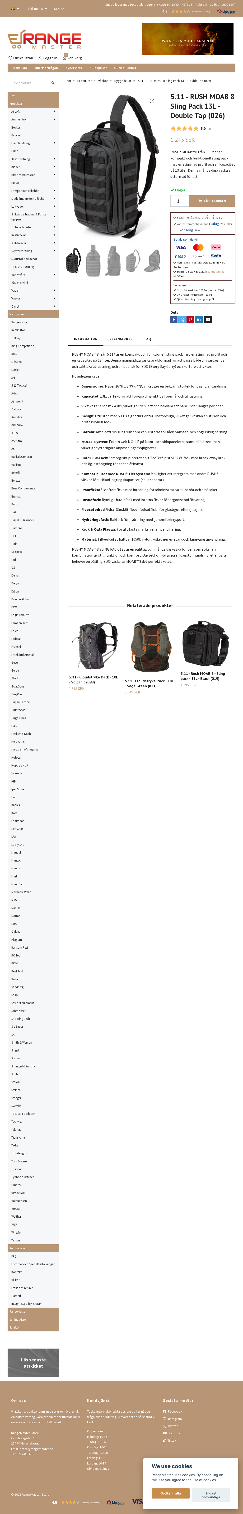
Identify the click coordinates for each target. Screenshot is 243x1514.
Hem (12, 96)
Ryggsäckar (122, 81)
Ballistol (16, 465)
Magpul (16, 852)
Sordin (15, 1058)
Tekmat (16, 1129)
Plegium (16, 939)
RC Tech (16, 955)
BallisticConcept (21, 456)
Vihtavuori (18, 1193)
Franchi (16, 646)
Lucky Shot (18, 845)
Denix (15, 575)
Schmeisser (18, 1011)
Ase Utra (16, 441)
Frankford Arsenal (22, 655)
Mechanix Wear (21, 892)
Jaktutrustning (20, 159)
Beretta (15, 480)
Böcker (15, 127)
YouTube (174, 1433)
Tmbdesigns (19, 1153)
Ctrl (13, 560)
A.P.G (14, 433)
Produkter (15, 103)
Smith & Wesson (21, 1042)
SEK (57, 8)
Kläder (15, 167)
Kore (14, 813)
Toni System (19, 1161)
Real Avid (17, 971)
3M (13, 377)
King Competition (22, 346)
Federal (16, 639)
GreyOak (16, 694)
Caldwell (16, 409)
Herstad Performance (24, 750)
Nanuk (15, 908)
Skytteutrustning (21, 251)
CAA (14, 512)
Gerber (15, 670)
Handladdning (20, 143)
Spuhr (15, 1074)
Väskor (15, 298)
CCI (13, 536)
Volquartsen (19, 1201)
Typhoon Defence (22, 1177)
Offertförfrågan (46, 68)
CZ (13, 567)
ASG (13, 449)
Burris (15, 504)
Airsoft (15, 111)
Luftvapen (17, 206)
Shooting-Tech (20, 1019)
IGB (13, 781)
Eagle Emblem (20, 615)
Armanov (17, 425)
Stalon (15, 1082)
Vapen (15, 290)
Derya (15, 583)
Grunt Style (18, 710)
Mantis (15, 868)
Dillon (15, 591)
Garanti (16, 1296)
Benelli (15, 472)
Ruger (15, 979)
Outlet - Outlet (125, 68)
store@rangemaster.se (36, 1449)
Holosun (16, 757)
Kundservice (17, 1248)
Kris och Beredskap (23, 175)
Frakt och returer (22, 1288)
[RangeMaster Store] (44, 39)
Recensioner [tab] (121, 339)
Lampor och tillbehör (25, 191)
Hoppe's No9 (19, 765)
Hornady (17, 773)
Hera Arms (17, 741)
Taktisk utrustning (22, 267)
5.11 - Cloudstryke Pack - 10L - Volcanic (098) (93, 679)
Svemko (16, 1106)
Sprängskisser (18, 1319)
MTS (14, 900)
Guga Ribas (18, 718)
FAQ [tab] (148, 339)
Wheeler (16, 1232)
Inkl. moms (36, 8)
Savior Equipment (22, 1003)
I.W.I (14, 797)
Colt (14, 544)
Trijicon (16, 1169)
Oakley (15, 338)
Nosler (15, 370)
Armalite (16, 417)
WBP (14, 1224)
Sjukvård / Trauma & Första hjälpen (28, 216)
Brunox (16, 496)
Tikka (14, 1145)
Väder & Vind (19, 282)
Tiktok (171, 1440)
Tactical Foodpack (23, 1114)
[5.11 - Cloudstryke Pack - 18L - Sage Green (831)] (150, 647)
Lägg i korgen (215, 201)
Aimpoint (17, 401)
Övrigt (15, 306)
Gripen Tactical (20, 702)
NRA (14, 924)
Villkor (15, 1280)
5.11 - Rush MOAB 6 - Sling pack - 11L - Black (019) (203, 676)
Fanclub (16, 135)
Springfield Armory (23, 1066)
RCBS (14, 963)
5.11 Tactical (19, 385)
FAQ (14, 1256)
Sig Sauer (17, 1026)
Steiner (15, 1090)
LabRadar (17, 821)
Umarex (16, 1185)
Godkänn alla (170, 1493)
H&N (14, 726)
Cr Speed (17, 551)
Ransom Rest (19, 947)
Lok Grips (17, 829)
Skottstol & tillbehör (24, 259)
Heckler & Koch (21, 734)
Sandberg (17, 987)
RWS (14, 354)
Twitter (172, 1426)
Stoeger (16, 1098)
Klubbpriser (98, 68)
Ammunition (19, 119)
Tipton (15, 1240)
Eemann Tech (19, 623)
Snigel (15, 1050)
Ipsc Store (17, 789)
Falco (15, 631)
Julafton (14, 1327)
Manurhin (17, 884)
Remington (18, 330)
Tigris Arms (18, 1137)
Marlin (15, 876)
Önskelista (19, 68)
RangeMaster (19, 322)
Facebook (174, 1411)
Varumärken (17, 314)
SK (12, 1034)
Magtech (16, 860)
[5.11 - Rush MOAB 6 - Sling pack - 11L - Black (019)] (206, 644)
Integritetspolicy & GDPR (26, 1303)
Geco (14, 662)
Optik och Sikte (21, 227)
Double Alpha (20, 599)
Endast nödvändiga (210, 1495)
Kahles (15, 805)
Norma (15, 916)
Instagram (174, 1419)
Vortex (15, 1208)
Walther (16, 1216)
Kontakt (16, 1272)
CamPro (16, 528)
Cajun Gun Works (22, 520)
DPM (14, 607)
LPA (13, 836)
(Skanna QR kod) (215, 271)
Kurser (15, 182)
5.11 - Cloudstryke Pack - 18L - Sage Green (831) (149, 683)
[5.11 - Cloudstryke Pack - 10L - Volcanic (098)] (94, 646)
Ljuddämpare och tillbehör (28, 198)
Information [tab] (86, 339)
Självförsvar (18, 243)
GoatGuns (17, 686)
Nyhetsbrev (73, 68)
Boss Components (23, 488)
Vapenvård (18, 275)
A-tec (14, 393)
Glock (15, 678)
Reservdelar (18, 235)
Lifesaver (16, 362)
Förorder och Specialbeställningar (33, 1264)
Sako (14, 995)
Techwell (16, 1121)
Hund (14, 151)
